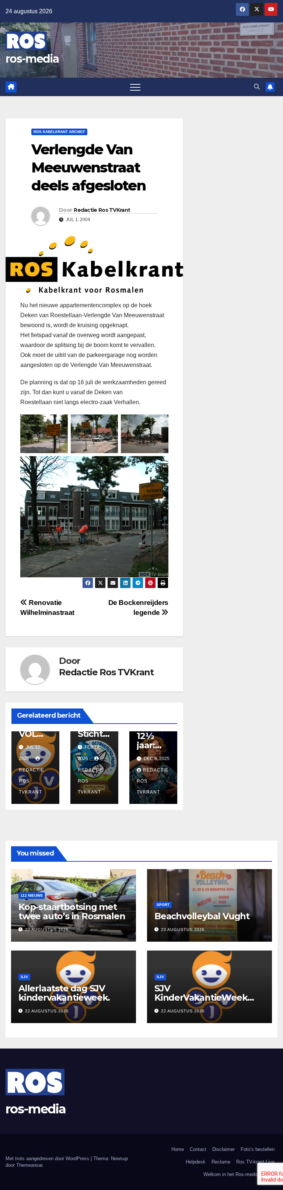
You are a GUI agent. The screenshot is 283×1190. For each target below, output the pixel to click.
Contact (198, 1149)
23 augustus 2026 (47, 929)
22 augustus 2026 (47, 1011)
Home (177, 1149)
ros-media (32, 59)
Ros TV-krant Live (255, 1162)
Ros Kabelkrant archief (59, 132)
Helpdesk (196, 1162)
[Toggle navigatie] (135, 87)
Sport (163, 905)
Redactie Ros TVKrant (102, 210)
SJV (24, 977)
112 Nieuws (32, 895)
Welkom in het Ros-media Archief (239, 1174)
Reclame (221, 1162)
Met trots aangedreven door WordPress (48, 1158)
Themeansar (29, 1165)
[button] (257, 87)
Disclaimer (223, 1149)
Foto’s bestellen (258, 1149)
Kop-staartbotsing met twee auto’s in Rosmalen (71, 911)
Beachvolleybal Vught (201, 916)
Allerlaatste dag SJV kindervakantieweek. (64, 993)
